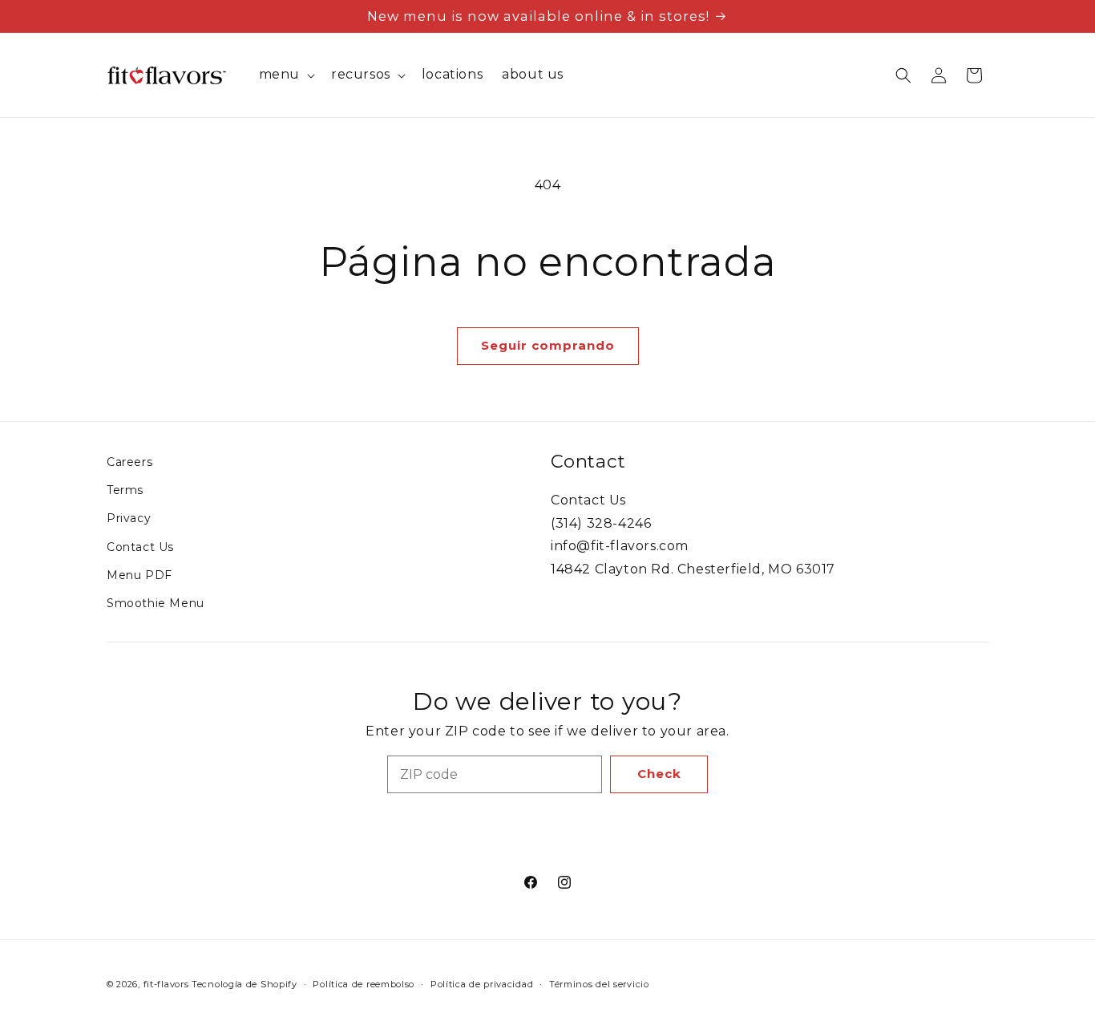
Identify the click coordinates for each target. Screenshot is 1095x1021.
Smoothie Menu (155, 603)
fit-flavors (166, 984)
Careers (129, 462)
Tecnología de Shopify (244, 984)
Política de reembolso (363, 984)
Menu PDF (139, 575)
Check (659, 773)
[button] (285, 75)
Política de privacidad (481, 984)
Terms (125, 490)
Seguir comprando (548, 345)
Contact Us (140, 547)
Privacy (129, 518)
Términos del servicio (599, 984)
